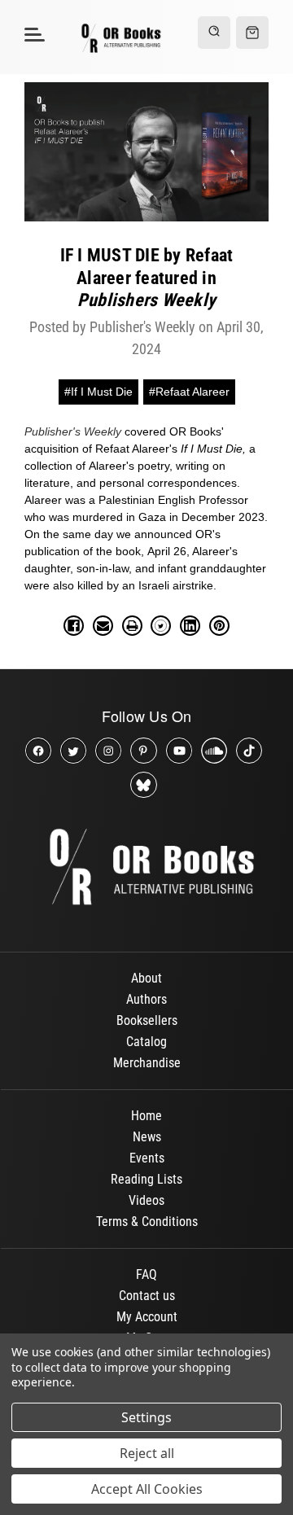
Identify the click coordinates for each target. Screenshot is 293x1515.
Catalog (146, 1041)
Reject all (147, 1453)
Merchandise (147, 1063)
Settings (146, 1417)
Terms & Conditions (147, 1221)
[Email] (103, 625)
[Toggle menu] (32, 33)
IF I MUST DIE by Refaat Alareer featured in (147, 277)
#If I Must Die (98, 391)
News (147, 1137)
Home (146, 1115)
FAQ (146, 1274)
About (146, 978)
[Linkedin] (190, 625)
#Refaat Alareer (189, 391)
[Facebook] (73, 625)
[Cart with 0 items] (252, 32)
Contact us (147, 1295)
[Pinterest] (219, 625)
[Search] (214, 32)
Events (146, 1158)
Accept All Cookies (147, 1489)
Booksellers (146, 1020)
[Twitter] (161, 625)
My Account (146, 1317)
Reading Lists (146, 1179)
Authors (146, 999)
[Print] (132, 625)
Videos (146, 1200)
